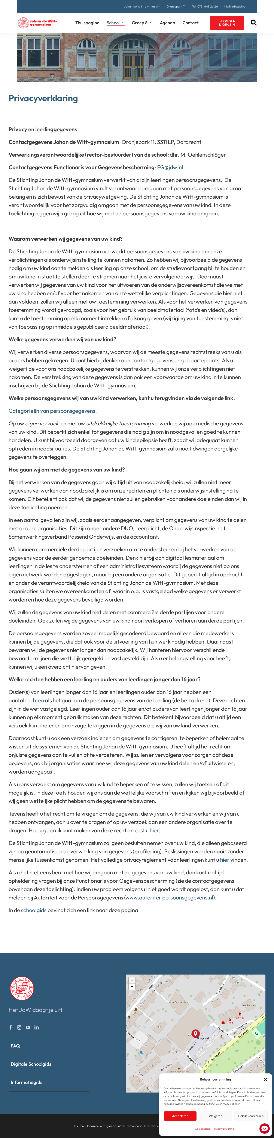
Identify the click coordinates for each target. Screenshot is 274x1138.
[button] (265, 1079)
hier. (155, 830)
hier (225, 859)
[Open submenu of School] (122, 23)
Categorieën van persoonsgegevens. (53, 410)
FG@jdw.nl (170, 167)
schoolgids (33, 910)
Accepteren (180, 1116)
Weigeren (215, 1116)
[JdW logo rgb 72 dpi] (22, 977)
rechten (34, 700)
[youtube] (28, 1027)
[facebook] (11, 1027)
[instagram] (19, 1027)
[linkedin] (36, 1027)
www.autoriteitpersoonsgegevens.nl (169, 897)
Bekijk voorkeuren (251, 1116)
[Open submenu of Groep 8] (150, 23)
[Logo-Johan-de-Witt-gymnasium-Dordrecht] (37, 19)
